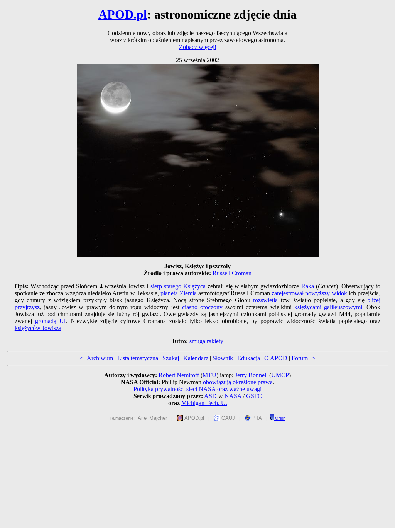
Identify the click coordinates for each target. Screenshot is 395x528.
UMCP (280, 375)
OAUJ (227, 418)
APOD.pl (122, 14)
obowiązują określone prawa (238, 382)
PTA (256, 418)
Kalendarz (195, 358)
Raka (307, 286)
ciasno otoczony (202, 307)
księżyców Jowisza (38, 328)
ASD (210, 396)
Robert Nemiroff (179, 375)
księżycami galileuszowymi (328, 307)
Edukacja (248, 358)
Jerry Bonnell (251, 375)
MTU (209, 375)
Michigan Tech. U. (204, 403)
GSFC (254, 396)
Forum (300, 358)
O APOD (275, 358)
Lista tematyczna (137, 358)
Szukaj (170, 358)
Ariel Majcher (152, 418)
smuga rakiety (206, 341)
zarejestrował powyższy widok (309, 293)
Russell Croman (232, 273)
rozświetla (265, 300)
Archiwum (100, 358)
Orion (279, 418)
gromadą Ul (50, 321)
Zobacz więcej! (197, 47)
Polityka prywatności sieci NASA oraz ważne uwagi (197, 389)
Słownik (223, 358)
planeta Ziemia (178, 293)
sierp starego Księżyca (178, 286)
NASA (233, 396)
